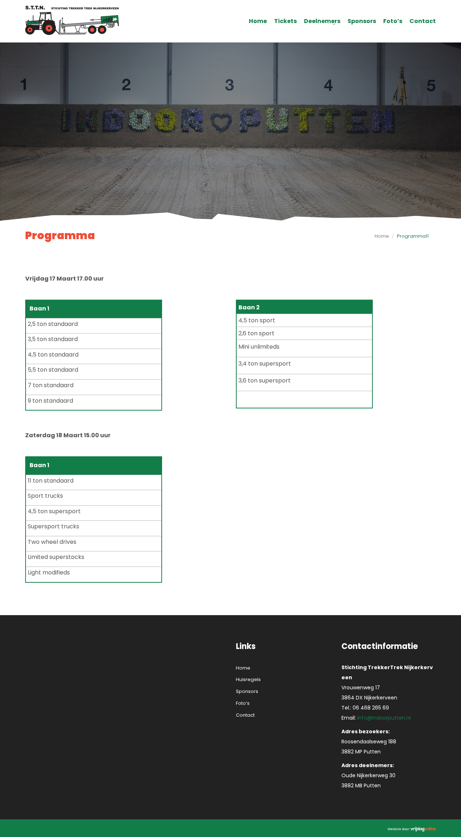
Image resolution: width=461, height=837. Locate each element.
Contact (422, 21)
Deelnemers (322, 21)
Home (258, 21)
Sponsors (362, 21)
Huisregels (248, 679)
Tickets (285, 21)
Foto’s (392, 21)
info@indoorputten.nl (384, 717)
